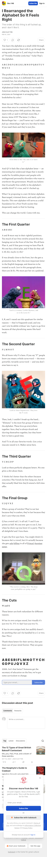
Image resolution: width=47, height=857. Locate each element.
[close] (40, 778)
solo (11, 543)
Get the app (35, 846)
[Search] (42, 740)
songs (4, 546)
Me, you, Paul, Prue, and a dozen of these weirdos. (16, 754)
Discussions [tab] (20, 741)
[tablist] (12, 710)
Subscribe (33, 3)
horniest (38, 543)
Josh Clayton (7, 32)
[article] (23, 754)
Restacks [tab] (17, 711)
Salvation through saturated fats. (15, 774)
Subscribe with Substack (25, 817)
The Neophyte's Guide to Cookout (14, 769)
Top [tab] (4, 741)
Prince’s (30, 543)
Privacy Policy (27, 828)
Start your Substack (17, 846)
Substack (11, 852)
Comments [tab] (7, 711)
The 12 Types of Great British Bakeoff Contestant (16, 749)
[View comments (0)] (12, 40)
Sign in (42, 3)
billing (17, 543)
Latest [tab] (11, 741)
